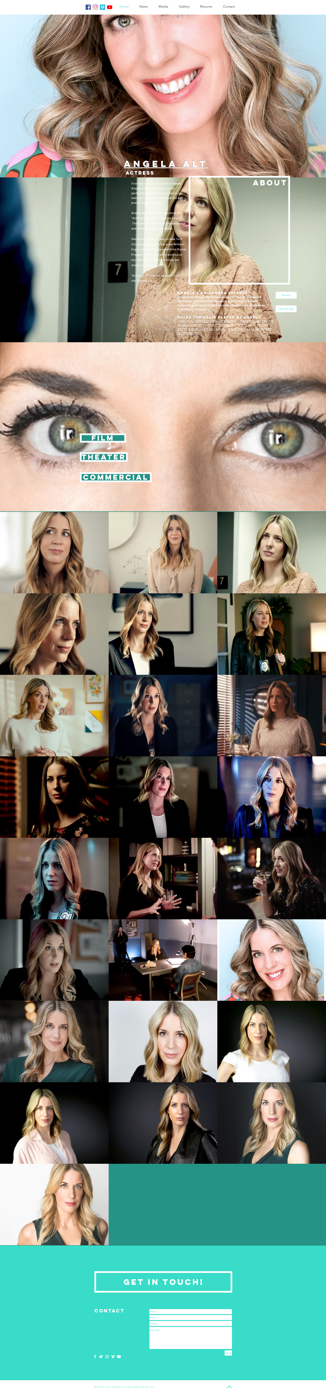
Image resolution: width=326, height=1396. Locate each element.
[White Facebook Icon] (95, 1356)
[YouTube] (109, 7)
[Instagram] (95, 7)
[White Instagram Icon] (107, 1356)
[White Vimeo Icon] (113, 1356)
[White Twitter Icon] (101, 1356)
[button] (104, 457)
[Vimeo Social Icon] (102, 7)
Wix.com (149, 1387)
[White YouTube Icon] (118, 1356)
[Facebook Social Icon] (88, 7)
